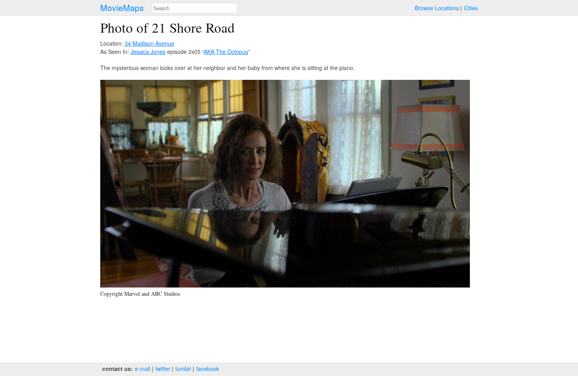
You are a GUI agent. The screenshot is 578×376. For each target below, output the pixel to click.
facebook (207, 368)
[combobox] (194, 8)
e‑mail (142, 368)
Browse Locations (437, 8)
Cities (471, 8)
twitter (162, 368)
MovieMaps (122, 8)
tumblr (183, 368)
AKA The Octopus (226, 51)
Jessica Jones (148, 51)
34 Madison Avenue (149, 43)
